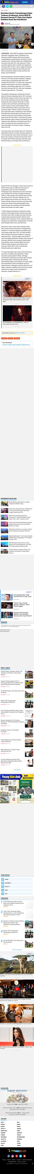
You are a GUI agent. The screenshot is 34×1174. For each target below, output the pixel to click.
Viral (6, 893)
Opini (18, 1141)
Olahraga (3, 1141)
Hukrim (3, 1135)
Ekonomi (3, 1132)
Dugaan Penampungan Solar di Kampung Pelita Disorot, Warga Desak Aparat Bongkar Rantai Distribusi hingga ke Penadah (12, 682)
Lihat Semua (17, 769)
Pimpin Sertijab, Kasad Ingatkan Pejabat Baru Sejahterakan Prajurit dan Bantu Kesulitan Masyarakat (17, 345)
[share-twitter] (7, 6)
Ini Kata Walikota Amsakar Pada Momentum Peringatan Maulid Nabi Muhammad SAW (11, 761)
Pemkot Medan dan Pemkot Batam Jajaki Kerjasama (11, 740)
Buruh (18, 1126)
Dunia (18, 1130)
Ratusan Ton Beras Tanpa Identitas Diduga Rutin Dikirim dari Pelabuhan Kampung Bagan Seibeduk (13, 922)
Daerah (19, 1128)
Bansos (3, 1124)
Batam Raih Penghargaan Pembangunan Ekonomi (8, 701)
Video (6, 890)
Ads (17, 1151)
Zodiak (19, 1145)
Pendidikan (8, 883)
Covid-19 (7, 886)
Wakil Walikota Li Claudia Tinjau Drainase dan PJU (10, 750)
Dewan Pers (4, 1130)
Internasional (21, 1137)
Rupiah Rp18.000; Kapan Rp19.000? (17, 1104)
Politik (6, 879)
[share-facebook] (3, 6)
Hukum (19, 1135)
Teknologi (16, 338)
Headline (4, 338)
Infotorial (4, 1137)
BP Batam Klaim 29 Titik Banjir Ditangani (10, 731)
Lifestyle (3, 1139)
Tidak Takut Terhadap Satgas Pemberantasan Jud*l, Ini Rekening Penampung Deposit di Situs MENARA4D (13, 913)
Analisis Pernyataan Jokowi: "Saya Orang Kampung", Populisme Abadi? (17, 1113)
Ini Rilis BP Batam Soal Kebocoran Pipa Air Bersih (12, 691)
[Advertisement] (17, 164)
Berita (18, 1124)
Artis (2, 1122)
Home (2, 10)
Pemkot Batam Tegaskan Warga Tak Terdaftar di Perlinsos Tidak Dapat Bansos (11, 673)
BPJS (18, 1122)
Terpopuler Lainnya (17, 949)
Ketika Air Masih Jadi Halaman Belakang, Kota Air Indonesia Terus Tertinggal (17, 1108)
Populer (25, 2)
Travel (19, 1143)
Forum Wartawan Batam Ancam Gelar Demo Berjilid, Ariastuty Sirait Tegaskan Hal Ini (12, 712)
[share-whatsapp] (10, 6)
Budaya (3, 1126)
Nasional (10, 338)
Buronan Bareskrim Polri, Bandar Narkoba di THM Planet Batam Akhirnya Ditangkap (12, 721)
